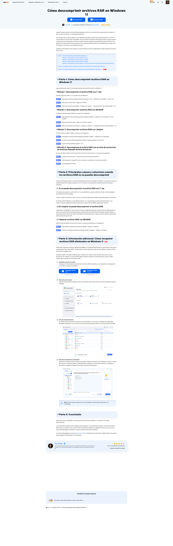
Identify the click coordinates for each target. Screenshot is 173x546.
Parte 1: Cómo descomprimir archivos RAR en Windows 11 (73, 55)
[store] (158, 2)
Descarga (152, 2)
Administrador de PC (53, 2)
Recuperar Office (95, 24)
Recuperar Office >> (57, 507)
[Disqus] (86, 471)
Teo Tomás (67, 24)
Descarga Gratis (77, 19)
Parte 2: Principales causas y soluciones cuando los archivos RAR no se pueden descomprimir (82, 66)
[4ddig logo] (6, 2)
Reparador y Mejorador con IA (36, 2)
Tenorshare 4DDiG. (82, 433)
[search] (162, 2)
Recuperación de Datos (18, 2)
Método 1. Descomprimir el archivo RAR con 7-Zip (74, 57)
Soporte (65, 2)
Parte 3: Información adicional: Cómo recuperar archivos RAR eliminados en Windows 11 (82, 69)
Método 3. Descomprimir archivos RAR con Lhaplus (75, 61)
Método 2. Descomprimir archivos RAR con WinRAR (75, 59)
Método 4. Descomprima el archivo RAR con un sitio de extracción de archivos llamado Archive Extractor (88, 63)
